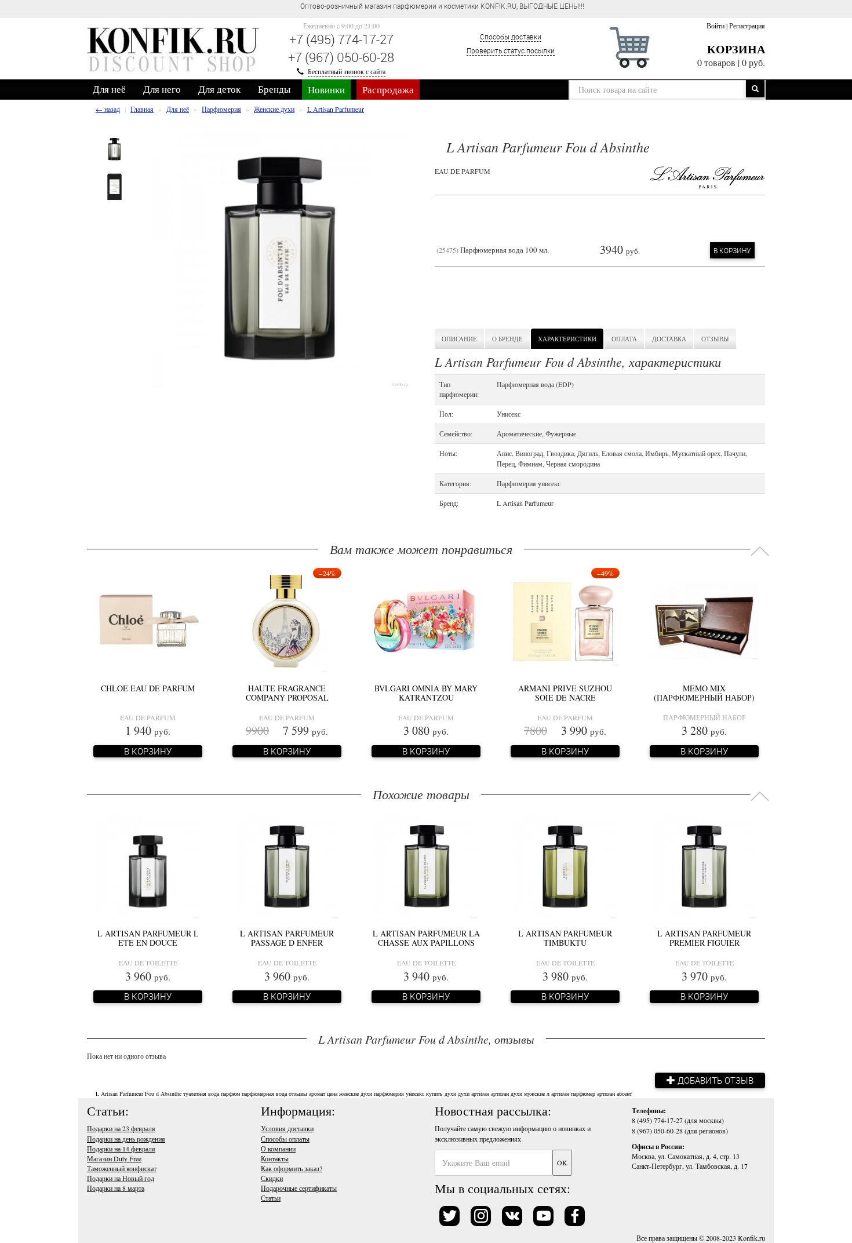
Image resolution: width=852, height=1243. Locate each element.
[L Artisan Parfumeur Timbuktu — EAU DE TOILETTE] (565, 865)
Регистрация (747, 25)
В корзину (732, 250)
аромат (317, 1093)
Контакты (275, 1158)
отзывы (298, 1093)
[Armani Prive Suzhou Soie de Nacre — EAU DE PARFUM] (565, 620)
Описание (459, 338)
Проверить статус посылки (511, 50)
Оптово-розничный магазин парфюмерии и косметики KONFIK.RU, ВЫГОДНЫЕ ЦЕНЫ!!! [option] (442, 5)
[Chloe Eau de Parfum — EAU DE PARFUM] (147, 620)
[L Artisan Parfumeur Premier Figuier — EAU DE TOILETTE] (704, 865)
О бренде (507, 338)
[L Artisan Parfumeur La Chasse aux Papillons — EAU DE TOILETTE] (426, 865)
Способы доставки (510, 36)
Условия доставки (287, 1128)
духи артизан (473, 1093)
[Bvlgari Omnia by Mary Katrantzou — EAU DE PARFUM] (426, 620)
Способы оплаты (285, 1138)
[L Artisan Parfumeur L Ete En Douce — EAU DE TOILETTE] (148, 865)
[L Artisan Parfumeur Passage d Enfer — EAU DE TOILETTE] (287, 865)
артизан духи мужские (518, 1093)
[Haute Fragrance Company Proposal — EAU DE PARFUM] (286, 620)
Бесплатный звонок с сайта (346, 71)
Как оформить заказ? (291, 1168)
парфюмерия (389, 1093)
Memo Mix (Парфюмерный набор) (704, 692)
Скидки (272, 1178)
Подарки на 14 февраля (121, 1148)
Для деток (219, 89)
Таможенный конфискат (121, 1168)
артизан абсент (614, 1093)
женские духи (355, 1093)
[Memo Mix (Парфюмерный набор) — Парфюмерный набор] (704, 620)
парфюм (230, 1093)
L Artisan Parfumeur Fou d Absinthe (138, 1093)
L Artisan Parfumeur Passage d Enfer (287, 937)
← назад (108, 109)
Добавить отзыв (714, 1080)
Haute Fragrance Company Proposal (287, 692)
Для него (162, 89)
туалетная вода (201, 1093)
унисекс (415, 1093)
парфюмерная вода (264, 1093)
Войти (715, 25)
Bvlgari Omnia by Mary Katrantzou (426, 692)
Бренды (274, 89)
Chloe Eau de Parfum (148, 688)
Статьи (271, 1197)
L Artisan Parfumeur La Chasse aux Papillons (426, 937)
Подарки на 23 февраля (121, 1128)
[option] (114, 149)
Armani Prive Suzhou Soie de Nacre (565, 692)
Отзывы (715, 338)
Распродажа (388, 89)
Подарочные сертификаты (299, 1188)
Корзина (736, 49)
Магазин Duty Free (114, 1158)
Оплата (624, 338)
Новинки (326, 89)
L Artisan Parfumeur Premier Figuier (704, 937)
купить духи (441, 1093)
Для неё (109, 89)
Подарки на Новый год (120, 1178)
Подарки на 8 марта (115, 1188)
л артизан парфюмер (571, 1093)
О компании (278, 1148)
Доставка (669, 338)
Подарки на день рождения (126, 1138)
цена (332, 1093)
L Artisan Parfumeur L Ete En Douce (148, 937)
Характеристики (567, 338)
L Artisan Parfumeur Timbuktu (565, 937)
